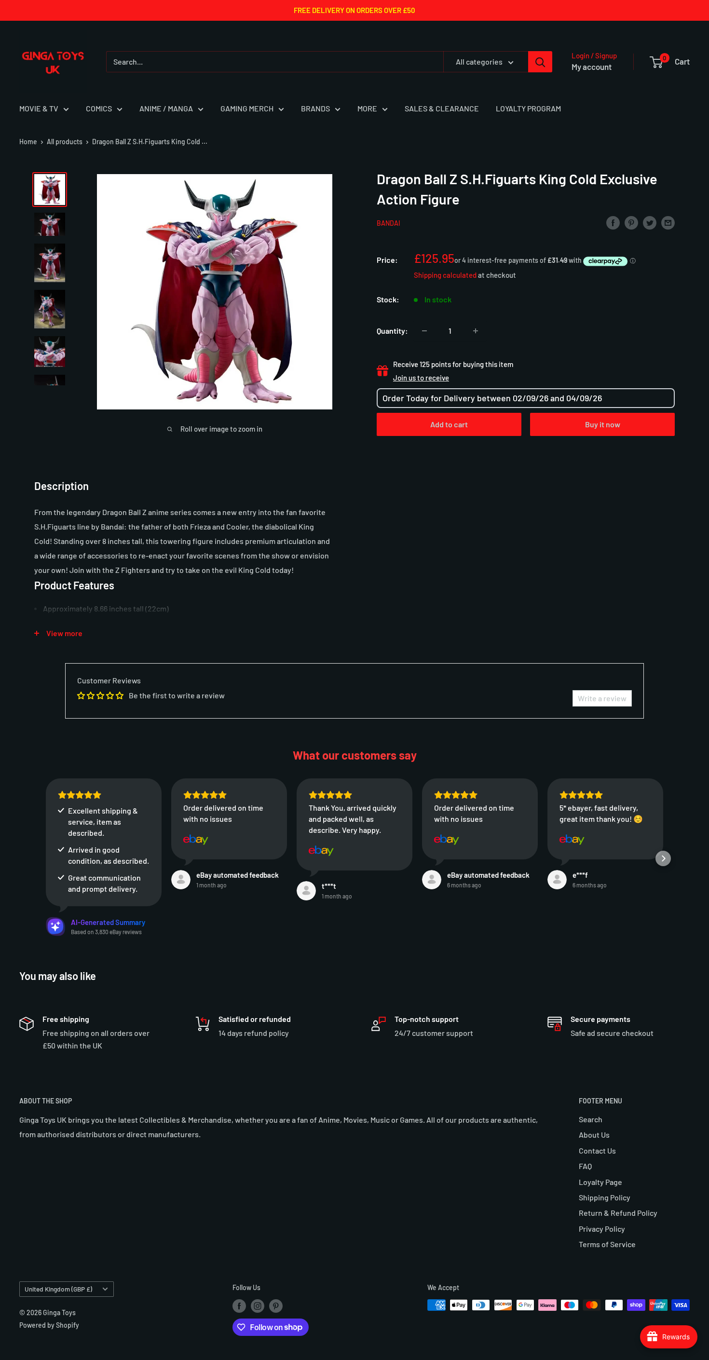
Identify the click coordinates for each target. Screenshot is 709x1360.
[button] (46, 858)
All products (64, 141)
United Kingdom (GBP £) (58, 1289)
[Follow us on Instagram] (257, 1306)
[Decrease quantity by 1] (424, 331)
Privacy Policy (602, 1228)
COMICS (99, 108)
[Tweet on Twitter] (649, 222)
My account (592, 66)
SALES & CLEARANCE (442, 108)
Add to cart (449, 424)
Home (28, 141)
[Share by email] (668, 222)
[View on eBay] (195, 839)
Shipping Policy (604, 1197)
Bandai (388, 223)
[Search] (540, 61)
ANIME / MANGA (166, 108)
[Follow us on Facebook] (239, 1306)
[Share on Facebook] (613, 222)
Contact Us (597, 1150)
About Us (594, 1134)
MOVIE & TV (38, 108)
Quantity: (392, 330)
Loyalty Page (600, 1181)
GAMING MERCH (246, 108)
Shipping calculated (445, 275)
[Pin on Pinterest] (631, 222)
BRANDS (315, 108)
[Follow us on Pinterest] (276, 1306)
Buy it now (602, 424)
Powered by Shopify (49, 1325)
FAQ (585, 1165)
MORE (367, 108)
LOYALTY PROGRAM (528, 108)
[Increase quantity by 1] (475, 331)
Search (590, 1119)
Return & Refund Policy (618, 1212)
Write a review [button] (602, 698)
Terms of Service (607, 1244)
